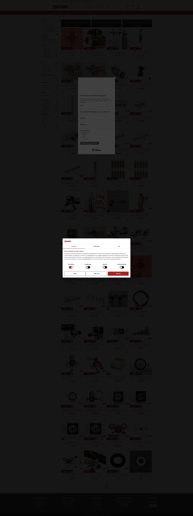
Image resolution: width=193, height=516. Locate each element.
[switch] (88, 267)
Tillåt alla (118, 273)
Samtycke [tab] (74, 246)
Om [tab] (119, 246)
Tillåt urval (96, 273)
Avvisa (75, 273)
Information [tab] (96, 246)
